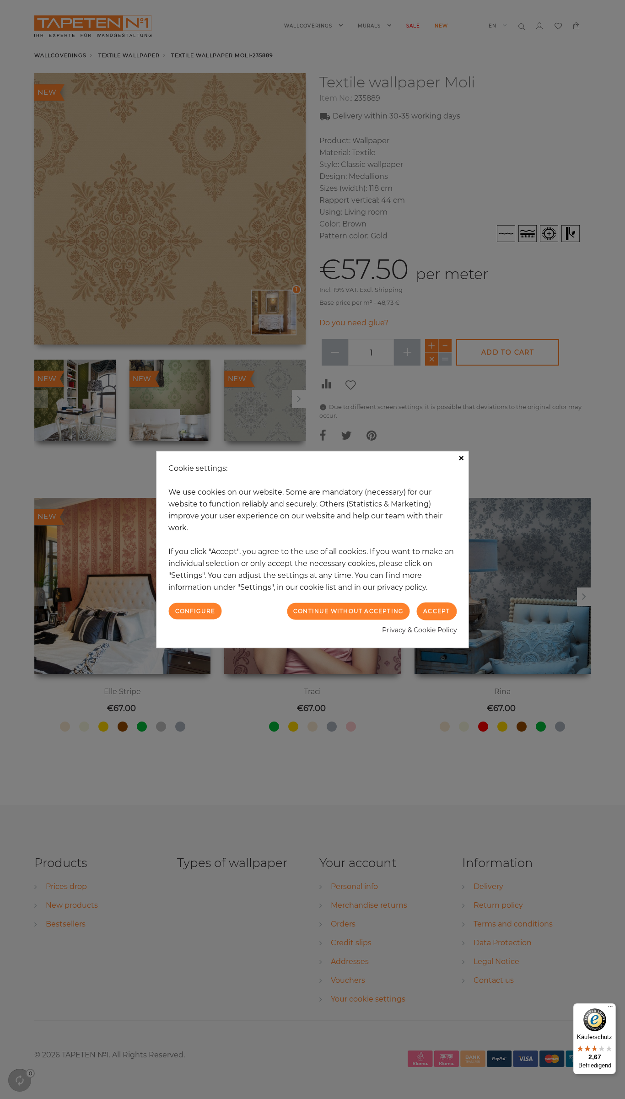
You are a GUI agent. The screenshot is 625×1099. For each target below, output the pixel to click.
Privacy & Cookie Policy (419, 629)
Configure (195, 611)
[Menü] (610, 1008)
